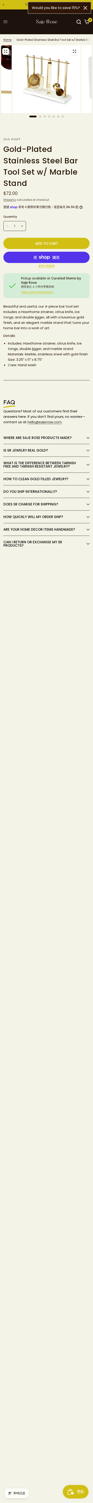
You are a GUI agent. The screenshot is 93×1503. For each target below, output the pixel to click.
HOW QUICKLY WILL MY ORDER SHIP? (33, 516)
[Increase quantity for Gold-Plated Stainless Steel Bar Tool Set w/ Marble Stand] (22, 226)
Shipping (9, 200)
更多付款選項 (46, 266)
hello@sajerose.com (45, 422)
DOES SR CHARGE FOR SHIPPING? (30, 504)
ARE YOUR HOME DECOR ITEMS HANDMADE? (39, 529)
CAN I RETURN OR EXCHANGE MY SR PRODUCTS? (32, 544)
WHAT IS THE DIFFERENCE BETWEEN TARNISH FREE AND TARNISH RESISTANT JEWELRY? (39, 465)
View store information (37, 292)
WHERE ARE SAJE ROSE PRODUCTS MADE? (37, 437)
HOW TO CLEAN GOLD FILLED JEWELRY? (36, 479)
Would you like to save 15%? (56, 7)
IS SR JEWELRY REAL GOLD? (26, 450)
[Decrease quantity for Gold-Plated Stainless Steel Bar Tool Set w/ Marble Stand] (7, 226)
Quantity (10, 217)
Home (7, 40)
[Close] (85, 8)
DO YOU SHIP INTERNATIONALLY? (30, 491)
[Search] (79, 21)
